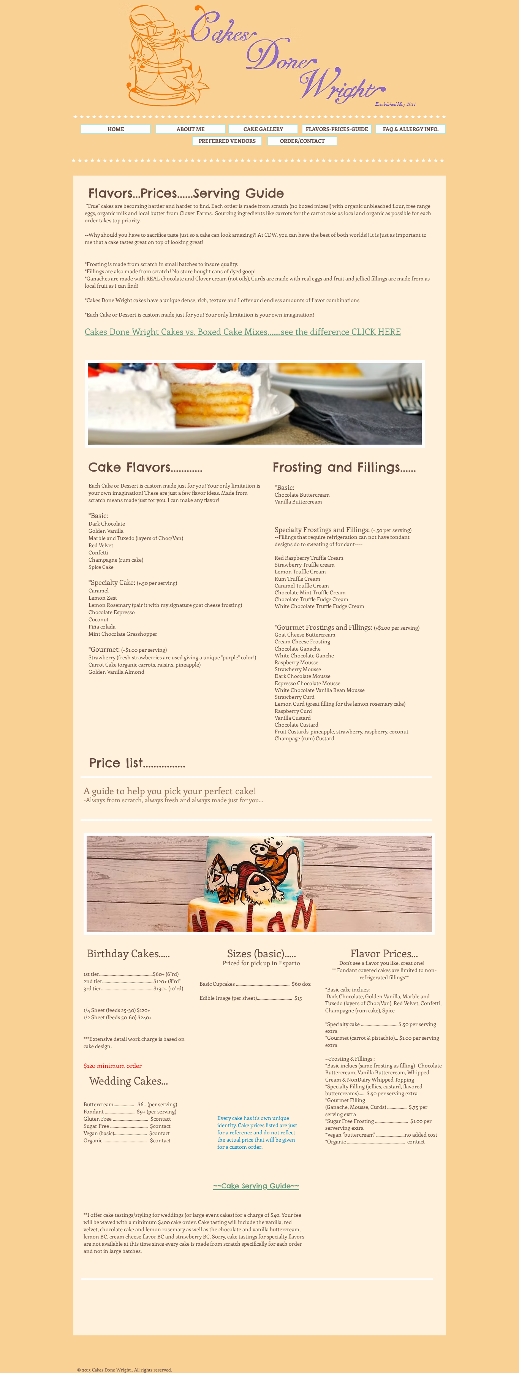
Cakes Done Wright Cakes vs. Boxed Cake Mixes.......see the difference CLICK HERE (243, 331)
